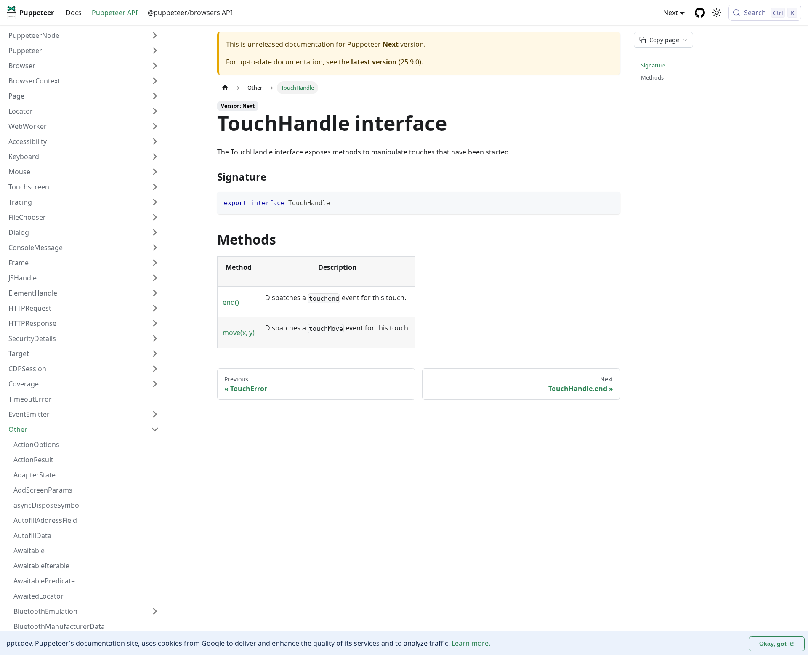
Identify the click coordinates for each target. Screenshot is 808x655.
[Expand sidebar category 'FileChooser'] (155, 217)
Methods (652, 77)
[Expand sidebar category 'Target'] (155, 353)
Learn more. (471, 643)
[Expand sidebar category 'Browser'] (155, 65)
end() (231, 302)
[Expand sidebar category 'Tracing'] (155, 202)
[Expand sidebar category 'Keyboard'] (155, 156)
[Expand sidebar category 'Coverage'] (155, 384)
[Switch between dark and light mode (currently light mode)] (716, 12)
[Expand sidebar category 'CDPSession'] (155, 368)
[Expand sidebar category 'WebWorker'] (155, 126)
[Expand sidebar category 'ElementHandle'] (155, 293)
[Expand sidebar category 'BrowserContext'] (155, 81)
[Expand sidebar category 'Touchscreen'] (155, 187)
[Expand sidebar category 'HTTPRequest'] (155, 308)
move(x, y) (239, 332)
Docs (74, 12)
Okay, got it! (776, 643)
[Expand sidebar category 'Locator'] (155, 111)
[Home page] (225, 87)
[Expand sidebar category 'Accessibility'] (155, 141)
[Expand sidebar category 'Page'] (155, 96)
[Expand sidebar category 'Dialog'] (155, 232)
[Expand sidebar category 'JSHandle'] (155, 278)
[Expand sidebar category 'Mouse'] (155, 171)
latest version (374, 62)
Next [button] (670, 12)
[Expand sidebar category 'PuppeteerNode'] (155, 35)
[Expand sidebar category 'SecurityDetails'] (155, 338)
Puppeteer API (115, 12)
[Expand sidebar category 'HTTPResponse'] (155, 323)
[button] (83, 50)
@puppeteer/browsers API (190, 12)
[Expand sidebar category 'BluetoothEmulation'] (155, 611)
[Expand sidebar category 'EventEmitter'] (155, 414)
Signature (653, 65)
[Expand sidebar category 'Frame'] (155, 262)
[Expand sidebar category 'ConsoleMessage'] (155, 247)
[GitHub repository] (700, 12)
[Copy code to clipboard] (610, 202)
